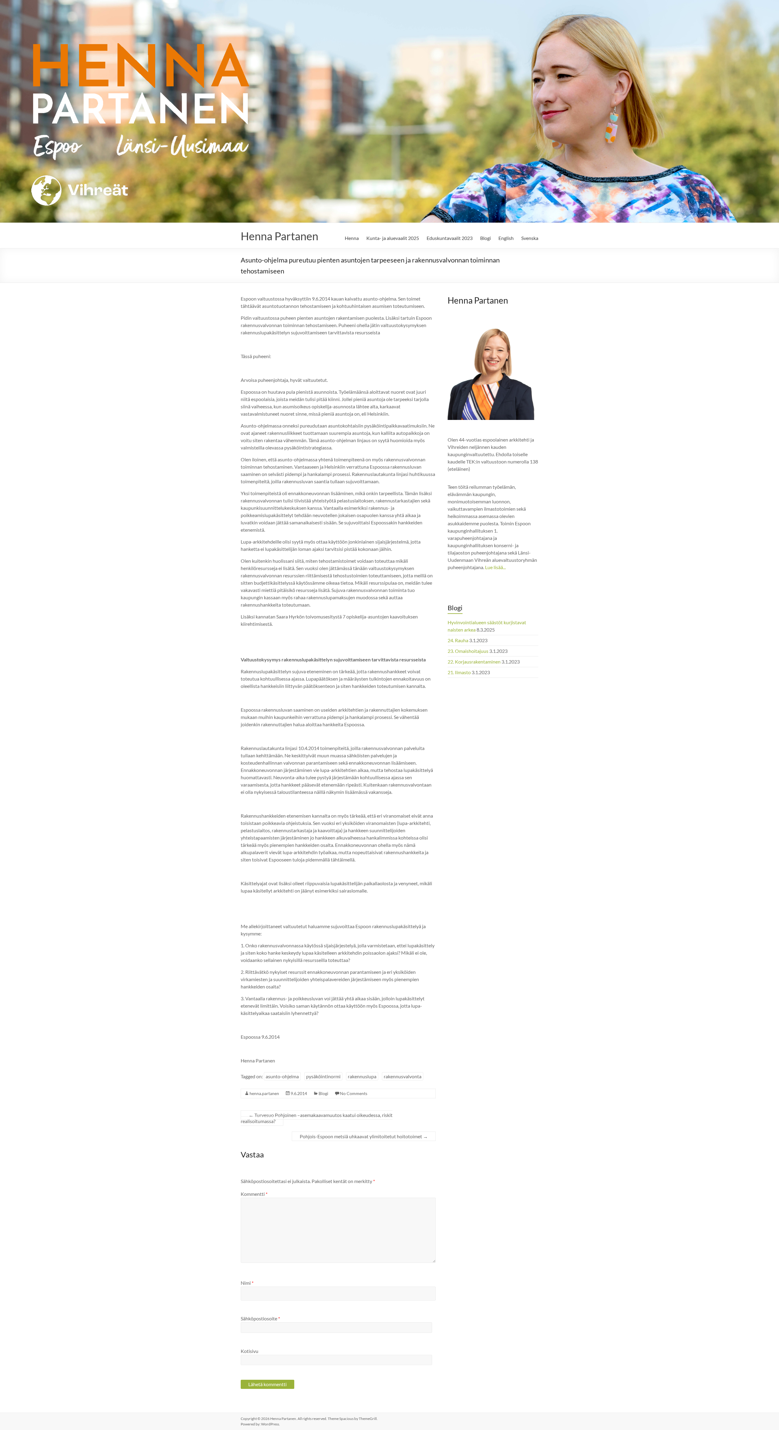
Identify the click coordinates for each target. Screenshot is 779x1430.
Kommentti (254, 1194)
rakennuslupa (362, 1076)
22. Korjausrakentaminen (474, 661)
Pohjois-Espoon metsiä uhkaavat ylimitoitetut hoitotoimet (364, 1136)
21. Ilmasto (459, 672)
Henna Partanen (279, 236)
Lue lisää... (495, 567)
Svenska (529, 238)
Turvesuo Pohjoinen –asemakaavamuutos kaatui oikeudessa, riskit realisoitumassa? (317, 1118)
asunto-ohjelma (282, 1076)
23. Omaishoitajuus (468, 651)
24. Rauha (458, 640)
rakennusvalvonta (402, 1076)
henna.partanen (264, 1093)
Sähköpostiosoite (260, 1318)
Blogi (485, 238)
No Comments (353, 1093)
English (506, 238)
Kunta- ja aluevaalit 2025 (392, 238)
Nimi (247, 1283)
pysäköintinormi (323, 1076)
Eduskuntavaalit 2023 (450, 238)
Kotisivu (249, 1351)
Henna (352, 238)
